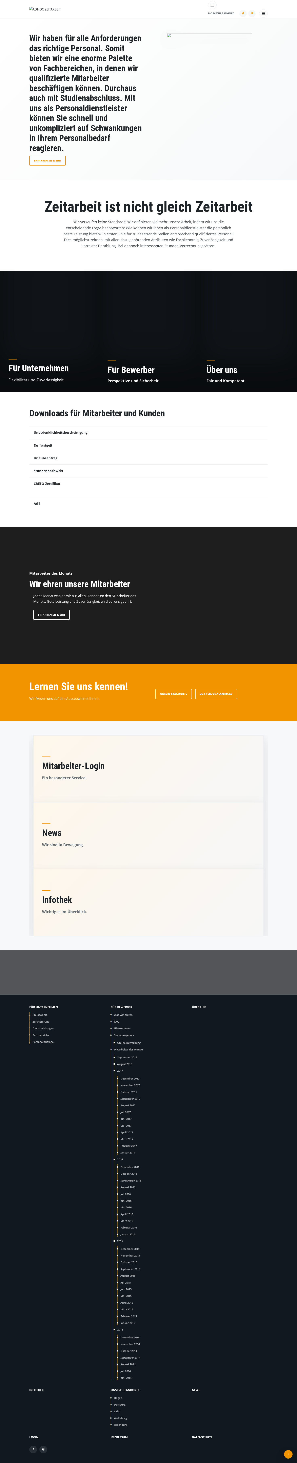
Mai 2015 (126, 1296)
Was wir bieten (123, 1015)
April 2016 (126, 1214)
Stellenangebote (124, 1035)
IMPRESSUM (119, 1437)
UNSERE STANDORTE (125, 1390)
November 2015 (130, 1255)
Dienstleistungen (43, 1028)
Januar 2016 (127, 1234)
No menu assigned (221, 13)
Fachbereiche (41, 1035)
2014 (120, 1329)
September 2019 (127, 1057)
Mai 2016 (126, 1207)
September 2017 (130, 1098)
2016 (120, 1159)
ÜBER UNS (199, 1007)
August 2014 (127, 1364)
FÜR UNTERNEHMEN (43, 1007)
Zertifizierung (41, 1021)
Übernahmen (122, 1028)
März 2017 (126, 1139)
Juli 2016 (125, 1194)
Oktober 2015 (128, 1262)
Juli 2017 (125, 1112)
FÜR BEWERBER (121, 1007)
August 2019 (124, 1064)
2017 (120, 1070)
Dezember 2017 (129, 1078)
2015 (120, 1241)
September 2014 (130, 1357)
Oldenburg (120, 1425)
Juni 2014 (126, 1378)
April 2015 (126, 1303)
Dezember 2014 (129, 1337)
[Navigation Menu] (212, 4)
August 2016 (127, 1187)
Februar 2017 (128, 1146)
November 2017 (130, 1085)
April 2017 (126, 1132)
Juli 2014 (125, 1371)
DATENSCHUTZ (202, 1437)
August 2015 (127, 1276)
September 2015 (130, 1269)
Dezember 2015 (129, 1249)
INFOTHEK (36, 1390)
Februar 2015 (128, 1316)
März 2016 (126, 1221)
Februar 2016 (128, 1227)
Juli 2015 (125, 1282)
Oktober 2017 (128, 1092)
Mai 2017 (126, 1125)
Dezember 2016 (129, 1167)
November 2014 (130, 1344)
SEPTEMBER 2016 (130, 1180)
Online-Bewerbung (129, 1043)
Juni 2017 (126, 1119)
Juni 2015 (126, 1289)
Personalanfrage (43, 1042)
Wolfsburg (120, 1418)
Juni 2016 (126, 1200)
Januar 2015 (127, 1323)
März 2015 (126, 1309)
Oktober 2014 (128, 1351)
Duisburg (119, 1404)
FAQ (116, 1021)
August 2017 (127, 1105)
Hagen (118, 1398)
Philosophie (40, 1015)
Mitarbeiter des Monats (128, 1049)
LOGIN (33, 1437)
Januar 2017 (127, 1152)
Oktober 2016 (128, 1173)
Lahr (117, 1411)
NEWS (196, 1390)
